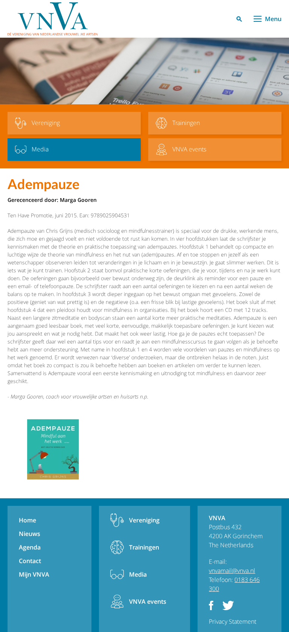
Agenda (30, 547)
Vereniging (144, 520)
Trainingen (144, 547)
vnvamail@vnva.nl (232, 570)
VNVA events (147, 601)
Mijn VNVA (34, 574)
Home (27, 520)
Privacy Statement (232, 621)
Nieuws (29, 534)
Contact (30, 561)
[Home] (53, 19)
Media (138, 574)
